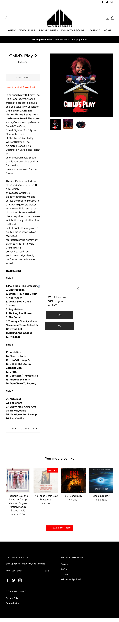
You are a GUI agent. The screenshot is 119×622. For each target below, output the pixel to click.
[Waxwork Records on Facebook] (7, 580)
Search (64, 564)
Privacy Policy (13, 598)
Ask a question (23, 428)
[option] (81, 85)
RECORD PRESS (48, 30)
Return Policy (12, 603)
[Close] (77, 288)
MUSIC (12, 30)
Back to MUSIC (61, 528)
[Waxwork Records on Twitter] (14, 580)
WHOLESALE (27, 30)
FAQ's (64, 569)
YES (60, 315)
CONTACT (94, 30)
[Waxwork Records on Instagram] (20, 580)
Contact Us (67, 574)
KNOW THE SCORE (72, 30)
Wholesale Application (72, 579)
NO (59, 326)
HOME (107, 30)
